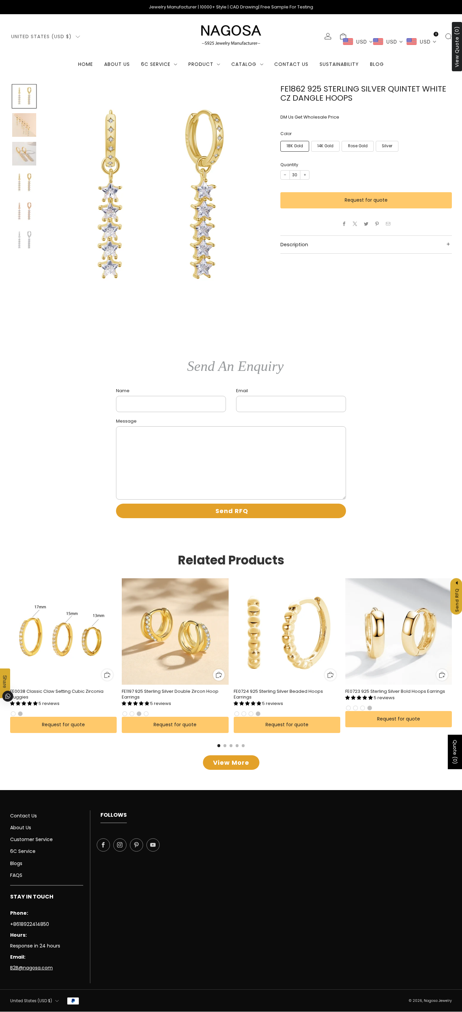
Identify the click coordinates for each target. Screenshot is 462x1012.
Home (85, 64)
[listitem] (231, 7)
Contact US (291, 64)
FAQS (16, 875)
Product (200, 64)
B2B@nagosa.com (31, 967)
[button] (24, 703)
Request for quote (366, 200)
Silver (387, 146)
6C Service (155, 64)
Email (242, 390)
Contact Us (23, 815)
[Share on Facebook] (344, 224)
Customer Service (31, 839)
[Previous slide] (56, 198)
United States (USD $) (41, 36)
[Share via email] (388, 224)
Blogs (16, 863)
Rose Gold (358, 146)
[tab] (219, 745)
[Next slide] (257, 198)
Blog (377, 64)
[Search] (448, 36)
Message (126, 421)
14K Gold (325, 146)
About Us (117, 64)
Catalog (243, 64)
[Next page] (452, 632)
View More (231, 762)
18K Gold (294, 146)
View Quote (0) (457, 46)
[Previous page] (10, 632)
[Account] (327, 36)
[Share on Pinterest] (377, 224)
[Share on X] (355, 224)
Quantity (289, 165)
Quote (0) (455, 752)
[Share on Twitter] (366, 224)
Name (123, 390)
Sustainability (339, 64)
